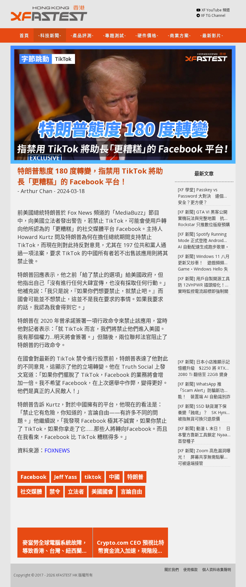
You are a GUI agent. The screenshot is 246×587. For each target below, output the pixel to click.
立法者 (76, 491)
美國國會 (102, 491)
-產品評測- (82, 35)
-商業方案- (179, 35)
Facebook (33, 476)
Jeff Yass (65, 476)
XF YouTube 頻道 (216, 10)
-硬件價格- (147, 35)
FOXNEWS (57, 450)
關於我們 (171, 569)
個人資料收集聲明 (216, 569)
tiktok (92, 476)
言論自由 (131, 491)
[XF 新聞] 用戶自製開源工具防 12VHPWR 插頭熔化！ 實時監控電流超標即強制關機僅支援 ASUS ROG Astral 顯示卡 (204, 291)
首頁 (24, 35)
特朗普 (135, 476)
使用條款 (190, 569)
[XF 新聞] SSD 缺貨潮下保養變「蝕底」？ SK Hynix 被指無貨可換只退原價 (203, 412)
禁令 (55, 491)
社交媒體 (31, 491)
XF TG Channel (213, 15)
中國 (114, 476)
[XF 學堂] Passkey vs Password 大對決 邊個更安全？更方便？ (203, 196)
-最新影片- (212, 35)
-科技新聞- (50, 35)
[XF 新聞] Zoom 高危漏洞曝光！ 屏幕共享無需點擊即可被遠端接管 (204, 457)
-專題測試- (114, 35)
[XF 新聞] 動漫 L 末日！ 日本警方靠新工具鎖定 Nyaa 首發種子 (204, 434)
